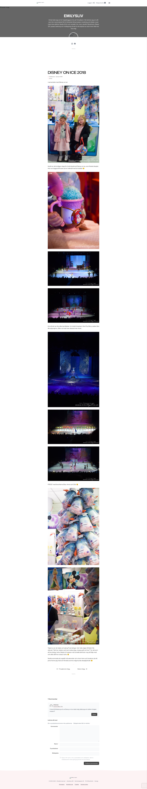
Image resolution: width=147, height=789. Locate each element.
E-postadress (54, 748)
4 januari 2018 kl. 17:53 (58, 706)
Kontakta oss (69, 784)
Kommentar (54, 726)
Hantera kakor (84, 784)
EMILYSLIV (73, 15)
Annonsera (61, 784)
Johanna (55, 705)
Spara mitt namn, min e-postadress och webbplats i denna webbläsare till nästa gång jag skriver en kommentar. (77, 758)
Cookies (77, 784)
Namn (56, 744)
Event (50, 78)
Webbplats (55, 753)
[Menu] (109, 3)
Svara (94, 714)
